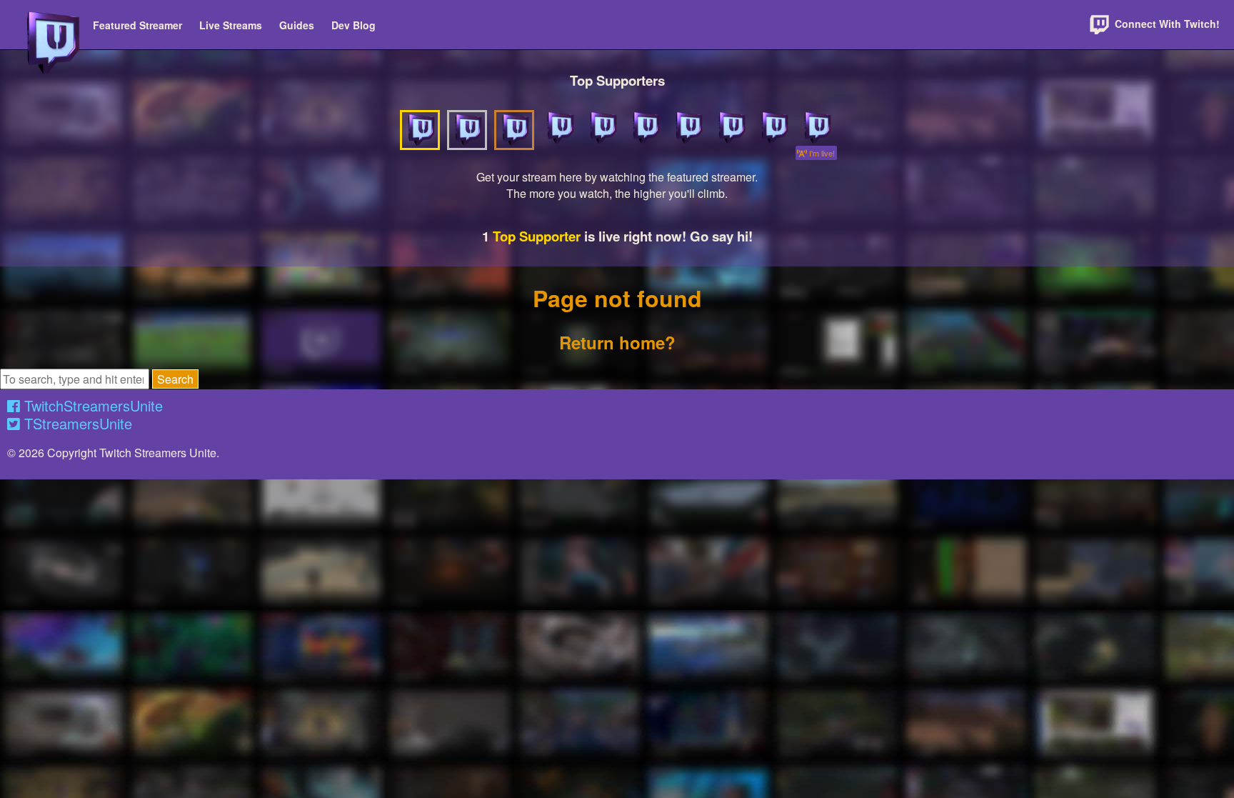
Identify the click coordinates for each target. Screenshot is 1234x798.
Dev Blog (353, 25)
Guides (296, 25)
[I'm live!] (816, 128)
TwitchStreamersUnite (91, 405)
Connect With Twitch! (1166, 23)
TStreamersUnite (76, 423)
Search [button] (175, 379)
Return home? (617, 342)
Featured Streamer (137, 25)
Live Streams (230, 25)
